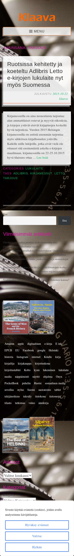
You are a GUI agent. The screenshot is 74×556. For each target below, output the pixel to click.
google (41, 350)
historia (9, 357)
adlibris (20, 173)
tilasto (8, 403)
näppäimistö (22, 376)
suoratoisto (44, 390)
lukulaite (64, 370)
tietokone (40, 396)
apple (21, 344)
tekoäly (27, 396)
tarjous (10, 178)
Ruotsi (38, 383)
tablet (57, 390)
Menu (39, 31)
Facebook (28, 350)
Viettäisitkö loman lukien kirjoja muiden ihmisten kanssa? (36, 280)
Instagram (22, 357)
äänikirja (43, 403)
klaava (63, 98)
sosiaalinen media (55, 383)
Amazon (9, 344)
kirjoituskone (42, 363)
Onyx (59, 376)
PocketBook (11, 383)
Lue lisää (42, 157)
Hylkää (37, 547)
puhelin (26, 383)
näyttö (36, 376)
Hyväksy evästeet (37, 525)
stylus (20, 390)
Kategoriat (9, 495)
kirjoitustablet (13, 370)
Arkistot (8, 470)
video (32, 403)
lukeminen (49, 370)
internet (36, 357)
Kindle (48, 357)
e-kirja (48, 344)
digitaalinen (34, 344)
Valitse (37, 536)
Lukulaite (34, 168)
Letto (59, 173)
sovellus (9, 390)
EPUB (8, 350)
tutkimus (20, 403)
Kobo (27, 370)
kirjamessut (41, 173)
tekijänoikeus (12, 396)
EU (17, 350)
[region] (37, 528)
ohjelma (47, 376)
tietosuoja (54, 396)
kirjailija (9, 363)
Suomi (31, 390)
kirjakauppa (24, 363)
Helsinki (53, 350)
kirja (58, 357)
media (8, 376)
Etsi (5, 214)
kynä (36, 370)
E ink (59, 344)
